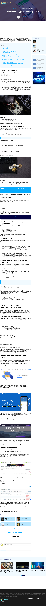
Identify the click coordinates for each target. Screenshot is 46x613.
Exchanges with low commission (10, 61)
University (22, 3)
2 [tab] (22, 575)
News (18, 3)
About (42, 3)
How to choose (6, 55)
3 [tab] (23, 575)
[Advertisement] (23, 29)
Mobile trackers (7, 52)
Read (36, 61)
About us (38, 599)
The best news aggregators (9, 65)
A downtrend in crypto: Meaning (8, 519)
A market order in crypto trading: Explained (8, 524)
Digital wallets (7, 48)
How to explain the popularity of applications (12, 54)
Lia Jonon (23, 16)
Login (30, 541)
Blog (29, 599)
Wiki (31, 3)
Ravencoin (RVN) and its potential (22, 570)
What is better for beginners (9, 62)
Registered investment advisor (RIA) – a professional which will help (40, 51)
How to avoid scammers (8, 58)
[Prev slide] (42, 560)
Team (35, 3)
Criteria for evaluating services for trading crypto (13, 56)
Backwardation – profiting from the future (40, 42)
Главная (14, 8)
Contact (38, 3)
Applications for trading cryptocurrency (12, 50)
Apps (16, 529)
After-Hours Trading (23, 518)
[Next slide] (45, 560)
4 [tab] (24, 575)
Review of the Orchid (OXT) (38, 570)
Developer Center (31, 600)
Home (15, 3)
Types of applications (7, 47)
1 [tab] (21, 575)
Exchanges (28, 3)
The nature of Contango (39, 46)
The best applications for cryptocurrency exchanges (13, 59)
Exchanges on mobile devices (10, 51)
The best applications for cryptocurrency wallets (13, 63)
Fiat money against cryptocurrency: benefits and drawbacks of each (6, 571)
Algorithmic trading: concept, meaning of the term (25, 524)
